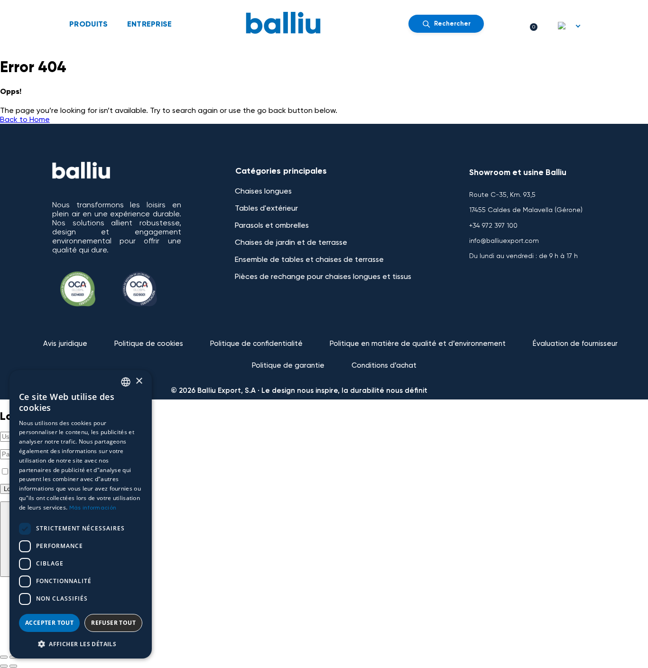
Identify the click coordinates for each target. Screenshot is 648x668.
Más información (93, 507)
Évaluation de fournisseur (575, 343)
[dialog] (80, 514)
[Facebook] (481, 270)
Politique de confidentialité (256, 343)
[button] (80, 643)
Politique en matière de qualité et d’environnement (418, 343)
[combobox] (125, 382)
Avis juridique (65, 343)
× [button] (138, 381)
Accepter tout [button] (49, 623)
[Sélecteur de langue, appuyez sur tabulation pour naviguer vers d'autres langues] (570, 25)
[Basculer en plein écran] (13, 657)
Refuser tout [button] (113, 623)
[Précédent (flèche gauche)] (4, 666)
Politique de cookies (148, 343)
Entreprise (149, 23)
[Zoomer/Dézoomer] (4, 657)
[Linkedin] (565, 270)
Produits (88, 23)
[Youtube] (509, 270)
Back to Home (25, 119)
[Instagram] (537, 270)
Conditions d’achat (384, 365)
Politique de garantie (288, 365)
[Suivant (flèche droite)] (13, 666)
